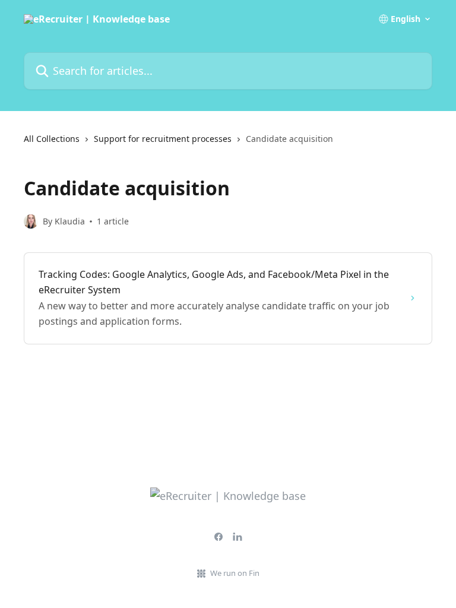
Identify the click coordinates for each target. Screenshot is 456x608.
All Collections (52, 138)
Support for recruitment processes (163, 138)
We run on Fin (234, 573)
